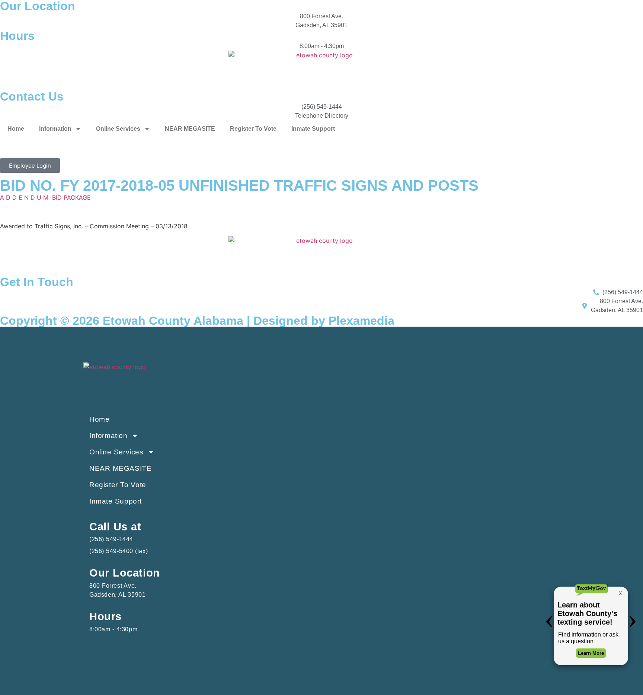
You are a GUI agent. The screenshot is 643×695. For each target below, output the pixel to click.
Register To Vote (253, 129)
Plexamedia (361, 320)
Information (55, 129)
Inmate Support (313, 129)
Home (15, 129)
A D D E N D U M (24, 197)
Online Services (118, 129)
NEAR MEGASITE (190, 129)
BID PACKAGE (71, 197)
